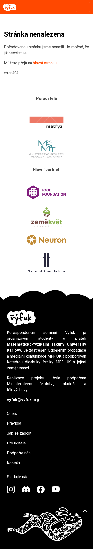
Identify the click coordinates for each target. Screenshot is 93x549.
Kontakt (13, 463)
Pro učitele (16, 443)
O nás (12, 413)
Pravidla (14, 423)
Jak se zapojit (19, 433)
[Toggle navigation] (83, 7)
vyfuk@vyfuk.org (23, 399)
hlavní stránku (45, 63)
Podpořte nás (19, 453)
